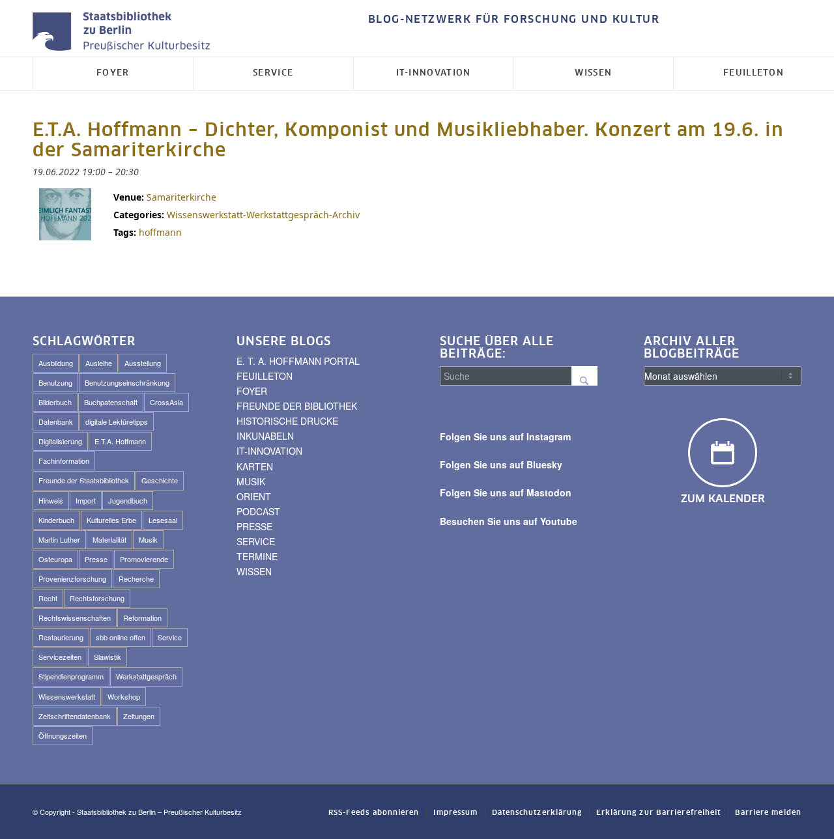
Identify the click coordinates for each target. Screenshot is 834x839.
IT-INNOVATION (269, 450)
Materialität (109, 539)
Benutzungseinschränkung (127, 382)
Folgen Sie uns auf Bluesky (501, 464)
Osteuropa (55, 559)
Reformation (142, 617)
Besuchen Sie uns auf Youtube (508, 521)
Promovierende (144, 559)
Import (86, 500)
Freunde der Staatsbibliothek (83, 480)
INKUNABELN (265, 435)
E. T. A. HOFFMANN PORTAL (298, 360)
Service (170, 637)
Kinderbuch (56, 520)
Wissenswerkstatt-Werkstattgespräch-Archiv (263, 214)
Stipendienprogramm (71, 676)
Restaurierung (60, 637)
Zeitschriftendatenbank (74, 716)
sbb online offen (120, 637)
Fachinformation (63, 460)
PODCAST (258, 511)
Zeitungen (138, 716)
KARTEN (255, 466)
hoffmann (160, 232)
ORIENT (254, 496)
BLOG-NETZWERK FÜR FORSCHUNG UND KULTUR (514, 19)
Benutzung (55, 382)
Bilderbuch (55, 402)
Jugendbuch (127, 500)
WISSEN (254, 571)
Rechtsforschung (97, 598)
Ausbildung (55, 363)
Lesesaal (163, 520)
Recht (47, 598)
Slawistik (107, 656)
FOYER (252, 390)
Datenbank (55, 421)
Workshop (124, 696)
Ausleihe (98, 363)
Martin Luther (59, 539)
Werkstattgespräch (146, 676)
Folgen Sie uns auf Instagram (505, 436)
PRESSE (254, 526)
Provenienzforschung (72, 578)
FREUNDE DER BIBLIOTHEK (297, 405)
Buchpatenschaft (110, 402)
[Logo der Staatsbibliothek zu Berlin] (124, 32)
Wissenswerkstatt (66, 696)
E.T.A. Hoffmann (120, 441)
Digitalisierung (60, 441)
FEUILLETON (265, 375)
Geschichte (159, 480)
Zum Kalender (723, 499)
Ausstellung (142, 363)
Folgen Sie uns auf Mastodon (505, 492)
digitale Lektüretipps (116, 421)
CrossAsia (166, 402)
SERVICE (256, 541)
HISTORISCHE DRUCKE (287, 420)
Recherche (136, 578)
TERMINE (257, 556)
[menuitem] (511, 19)
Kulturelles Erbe (111, 520)
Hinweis (50, 500)
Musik (148, 539)
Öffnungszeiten (62, 735)
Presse (96, 559)
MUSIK (251, 481)
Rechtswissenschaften (74, 617)
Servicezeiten (59, 656)
